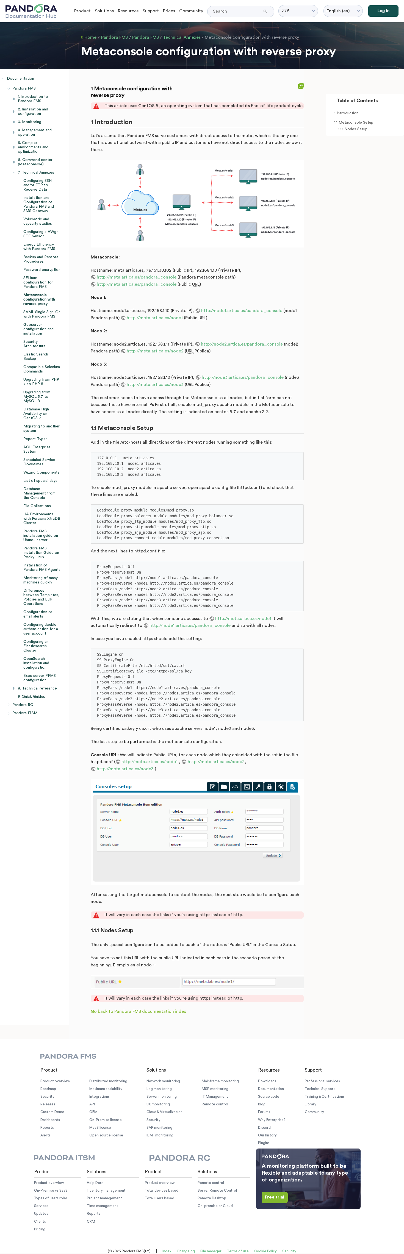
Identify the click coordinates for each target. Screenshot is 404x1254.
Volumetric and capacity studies (37, 221)
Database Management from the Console (39, 493)
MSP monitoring (215, 1089)
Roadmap (48, 1089)
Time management (102, 1206)
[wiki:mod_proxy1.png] (197, 204)
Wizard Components (41, 472)
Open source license (106, 1135)
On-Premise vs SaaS (51, 1190)
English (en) (338, 11)
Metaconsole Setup (356, 122)
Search (266, 11)
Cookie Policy (265, 1251)
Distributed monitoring (108, 1081)
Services (41, 1206)
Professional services (322, 1081)
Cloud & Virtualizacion (164, 1112)
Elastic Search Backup (35, 356)
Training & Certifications (325, 1096)
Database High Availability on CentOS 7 (36, 413)
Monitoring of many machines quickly (40, 580)
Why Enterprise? (272, 1120)
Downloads (267, 1081)
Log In (383, 11)
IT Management (215, 1096)
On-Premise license (105, 1120)
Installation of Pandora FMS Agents (41, 567)
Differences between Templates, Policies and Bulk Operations (41, 597)
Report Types (35, 439)
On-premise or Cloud (215, 1206)
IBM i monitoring (159, 1135)
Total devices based (161, 1190)
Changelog (186, 1251)
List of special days (40, 481)
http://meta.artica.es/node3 (155, 384)
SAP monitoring (159, 1127)
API (92, 1104)
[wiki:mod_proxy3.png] (197, 982)
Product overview (55, 1081)
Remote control (215, 1104)
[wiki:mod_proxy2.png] (197, 832)
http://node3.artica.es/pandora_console (243, 377)
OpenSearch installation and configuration (36, 663)
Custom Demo (52, 1112)
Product (82, 11)
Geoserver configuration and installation (38, 329)
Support (151, 11)
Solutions (104, 11)
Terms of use (238, 1251)
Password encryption (41, 270)
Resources (128, 11)
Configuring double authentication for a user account (40, 629)
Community (191, 11)
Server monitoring (161, 1096)
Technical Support (320, 1089)
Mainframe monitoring (220, 1081)
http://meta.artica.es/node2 (155, 351)
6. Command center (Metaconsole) (35, 162)
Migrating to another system (41, 428)
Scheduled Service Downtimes (39, 462)
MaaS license (100, 1127)
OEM (93, 1112)
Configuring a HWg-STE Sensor (40, 234)
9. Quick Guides (31, 697)
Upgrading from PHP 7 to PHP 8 (41, 382)
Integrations (99, 1096)
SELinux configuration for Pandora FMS (38, 282)
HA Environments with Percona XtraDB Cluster (41, 518)
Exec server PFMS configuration (39, 678)
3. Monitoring (29, 122)
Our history (267, 1135)
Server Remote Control (217, 1190)
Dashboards (50, 1120)
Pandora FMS (114, 37)
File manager (211, 1251)
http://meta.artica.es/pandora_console (136, 277)
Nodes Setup (355, 129)
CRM (91, 1221)
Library (310, 1104)
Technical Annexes (182, 37)
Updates (41, 1213)
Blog (261, 1104)
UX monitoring (158, 1104)
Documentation (20, 78)
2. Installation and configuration (33, 111)
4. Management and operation (35, 132)
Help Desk (95, 1183)
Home (90, 37)
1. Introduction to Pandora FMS (33, 99)
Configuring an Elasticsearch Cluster (35, 646)
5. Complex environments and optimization (33, 147)
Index (166, 1251)
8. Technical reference (37, 688)
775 (285, 11)
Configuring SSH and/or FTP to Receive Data (37, 185)
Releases (47, 1104)
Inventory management (106, 1190)
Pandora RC (22, 705)
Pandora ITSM (24, 713)
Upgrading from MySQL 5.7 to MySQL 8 (36, 396)
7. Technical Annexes (36, 172)
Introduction (347, 113)
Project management (104, 1198)
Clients (40, 1221)
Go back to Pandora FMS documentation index (138, 1011)
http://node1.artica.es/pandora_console (241, 310)
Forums (264, 1112)
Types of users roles (51, 1198)
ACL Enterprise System (37, 449)
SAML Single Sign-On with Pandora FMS (41, 314)
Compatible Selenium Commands (41, 369)
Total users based (159, 1198)
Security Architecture (34, 344)
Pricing (39, 1229)
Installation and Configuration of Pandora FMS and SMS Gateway (38, 204)
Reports (47, 1127)
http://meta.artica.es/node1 (155, 318)
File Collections (37, 506)
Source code (268, 1096)
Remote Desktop (212, 1198)
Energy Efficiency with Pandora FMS (39, 247)
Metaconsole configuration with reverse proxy (252, 37)
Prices (169, 11)
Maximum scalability (105, 1089)
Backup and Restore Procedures (41, 259)
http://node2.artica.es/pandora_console (242, 344)
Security (47, 1096)
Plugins (264, 1143)
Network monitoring (163, 1081)
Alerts (45, 1135)
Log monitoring (159, 1089)
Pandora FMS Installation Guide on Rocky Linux (41, 552)
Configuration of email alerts (37, 614)
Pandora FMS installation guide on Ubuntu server (40, 535)
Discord (264, 1127)
